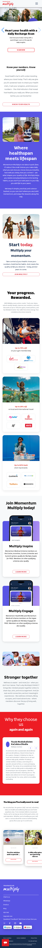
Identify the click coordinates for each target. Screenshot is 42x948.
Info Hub (6, 912)
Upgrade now (7, 916)
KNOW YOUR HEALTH (21, 104)
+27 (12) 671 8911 (29, 944)
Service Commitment (21, 938)
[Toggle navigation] (37, 4)
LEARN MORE (21, 572)
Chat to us (6, 897)
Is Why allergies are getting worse (35, 854)
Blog (4, 908)
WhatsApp (6, 901)
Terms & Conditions (7, 938)
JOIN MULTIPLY (21, 274)
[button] (2, 30)
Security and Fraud (32, 941)
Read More (13, 859)
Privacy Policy (34, 938)
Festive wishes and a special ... (13, 853)
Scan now (21, 50)
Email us (6, 904)
